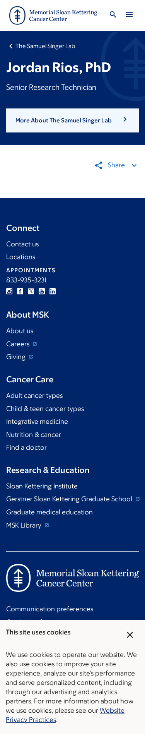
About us (19, 331)
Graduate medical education (49, 512)
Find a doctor (26, 447)
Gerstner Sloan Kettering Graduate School (70, 499)
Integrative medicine (37, 421)
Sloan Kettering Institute (42, 486)
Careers (18, 344)
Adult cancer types (34, 395)
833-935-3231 (26, 280)
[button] (72, 120)
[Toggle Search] (113, 15)
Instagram (9, 291)
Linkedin (52, 291)
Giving (16, 357)
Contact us (22, 244)
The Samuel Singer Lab (45, 46)
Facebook (20, 291)
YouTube (42, 291)
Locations (20, 257)
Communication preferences (49, 609)
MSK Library (24, 525)
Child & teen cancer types (45, 409)
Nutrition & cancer (33, 434)
